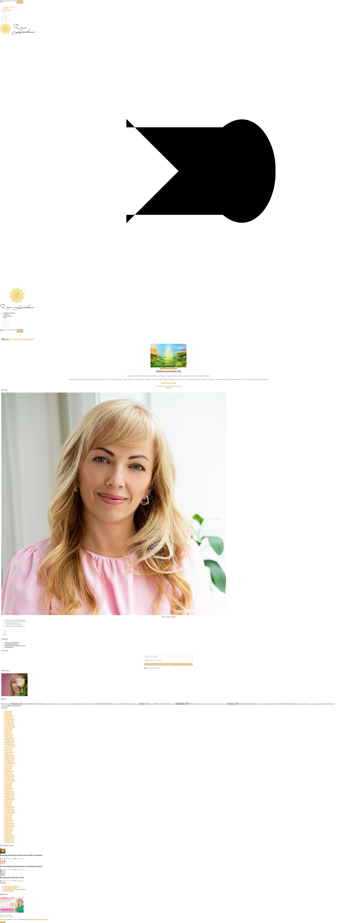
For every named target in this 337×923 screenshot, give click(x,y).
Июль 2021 (8, 801)
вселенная (60, 703)
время (53, 703)
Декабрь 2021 (10, 795)
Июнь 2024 (8, 750)
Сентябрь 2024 (10, 746)
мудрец (204, 703)
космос (172, 703)
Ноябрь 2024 (9, 743)
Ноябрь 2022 (9, 777)
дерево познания (103, 704)
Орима (25, 703)
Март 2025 (8, 736)
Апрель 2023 (9, 771)
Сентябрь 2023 (10, 763)
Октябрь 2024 (9, 744)
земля (144, 703)
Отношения (8, 647)
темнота (320, 703)
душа (122, 704)
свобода (298, 703)
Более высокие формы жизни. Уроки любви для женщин (21, 855)
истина (151, 703)
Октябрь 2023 (9, 761)
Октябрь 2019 (9, 810)
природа (259, 703)
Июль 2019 (8, 815)
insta (5, 16)
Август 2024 (9, 747)
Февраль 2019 (10, 823)
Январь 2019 (9, 825)
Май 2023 (8, 769)
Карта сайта (7, 10)
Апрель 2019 (9, 820)
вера (48, 703)
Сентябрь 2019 (10, 812)
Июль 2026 (8, 711)
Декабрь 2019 (10, 807)
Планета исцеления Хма (168, 370)
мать (192, 704)
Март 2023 (8, 773)
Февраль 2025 (10, 738)
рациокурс (274, 703)
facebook (7, 15)
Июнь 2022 (8, 785)
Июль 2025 (8, 730)
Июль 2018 (8, 829)
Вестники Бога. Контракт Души (12, 877)
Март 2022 (8, 790)
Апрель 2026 (9, 716)
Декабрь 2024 (10, 741)
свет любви (291, 704)
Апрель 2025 (9, 735)
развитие (266, 703)
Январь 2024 (9, 757)
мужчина (218, 703)
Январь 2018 (9, 837)
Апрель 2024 (9, 752)
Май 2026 (8, 714)
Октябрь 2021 (9, 798)
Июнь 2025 (8, 732)
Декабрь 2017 (9, 839)
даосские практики (88, 703)
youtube (6, 18)
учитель (326, 703)
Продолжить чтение (168, 383)
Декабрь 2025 (10, 722)
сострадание (312, 703)
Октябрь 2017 (9, 842)
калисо (158, 704)
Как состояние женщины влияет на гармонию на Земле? (21, 866)
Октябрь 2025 (9, 725)
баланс (43, 703)
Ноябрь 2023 (9, 760)
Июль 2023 (8, 766)
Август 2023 (9, 765)
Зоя (180, 386)
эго (4, 705)
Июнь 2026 (8, 713)
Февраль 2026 (10, 719)
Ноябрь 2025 (9, 724)
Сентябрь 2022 (10, 780)
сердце (305, 704)
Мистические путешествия (168, 368)
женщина (130, 704)
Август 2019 (9, 814)
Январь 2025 (9, 739)
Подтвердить (168, 664)
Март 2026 (8, 717)
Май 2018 (8, 832)
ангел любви (33, 704)
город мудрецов (76, 703)
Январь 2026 (9, 720)
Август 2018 (9, 828)
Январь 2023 (9, 774)
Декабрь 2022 (10, 776)
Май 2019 (8, 818)
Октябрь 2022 (9, 779)
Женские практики (11, 644)
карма (166, 704)
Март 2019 (8, 821)
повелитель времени (248, 704)
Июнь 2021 (8, 802)
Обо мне (6, 8)
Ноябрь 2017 (9, 840)
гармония (67, 703)
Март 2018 (8, 834)
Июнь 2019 (8, 817)
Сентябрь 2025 (10, 727)
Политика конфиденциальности (37, 919)
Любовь (8, 703)
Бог (3, 704)
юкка (17, 705)
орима (232, 703)
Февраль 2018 (10, 836)
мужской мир (211, 703)
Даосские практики (11, 642)
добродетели (115, 703)
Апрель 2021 (9, 806)
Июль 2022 (8, 784)
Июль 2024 (8, 749)
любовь (182, 703)
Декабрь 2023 (10, 758)
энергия (11, 705)
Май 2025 (8, 733)
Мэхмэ (17, 703)
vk (4, 19)
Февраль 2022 (10, 791)
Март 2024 (8, 754)
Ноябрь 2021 (9, 796)
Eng (5, 12)
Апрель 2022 (9, 788)
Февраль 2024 (10, 755)
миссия (198, 703)
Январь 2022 (9, 793)
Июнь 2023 (8, 768)
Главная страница (9, 7)
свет (282, 704)
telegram (7, 21)
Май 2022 (8, 787)
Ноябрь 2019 (9, 809)
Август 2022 (9, 782)
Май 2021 (8, 804)
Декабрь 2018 (10, 826)
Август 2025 (9, 728)
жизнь (136, 703)
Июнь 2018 (8, 831)
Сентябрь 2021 (10, 799)
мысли (224, 703)
